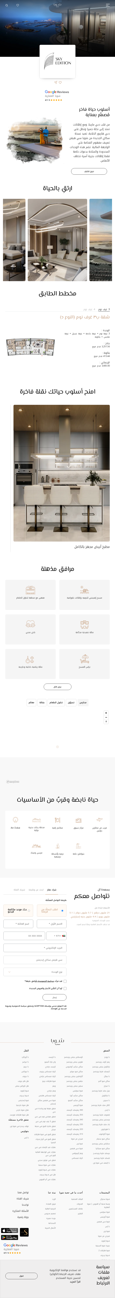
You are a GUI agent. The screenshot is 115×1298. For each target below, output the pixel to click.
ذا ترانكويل (106, 1095)
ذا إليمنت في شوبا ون (101, 1163)
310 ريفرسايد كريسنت (74, 1134)
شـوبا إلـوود (24, 1090)
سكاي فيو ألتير (104, 1081)
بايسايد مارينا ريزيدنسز (102, 1158)
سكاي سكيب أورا (76, 1095)
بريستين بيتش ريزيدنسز (101, 1119)
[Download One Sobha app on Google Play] (9, 1237)
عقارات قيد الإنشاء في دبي (45, 1147)
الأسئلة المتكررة (20, 1211)
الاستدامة (52, 1223)
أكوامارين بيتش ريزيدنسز (74, 1076)
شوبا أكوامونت (104, 1134)
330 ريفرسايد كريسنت (74, 1124)
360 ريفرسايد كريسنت (74, 1110)
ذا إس (26, 1137)
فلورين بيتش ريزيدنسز (74, 1062)
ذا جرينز (26, 1066)
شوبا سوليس (78, 1090)
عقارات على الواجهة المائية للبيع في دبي (45, 1153)
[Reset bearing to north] (106, 721)
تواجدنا (25, 1204)
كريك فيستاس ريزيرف (47, 1071)
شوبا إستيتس (23, 1100)
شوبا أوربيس (78, 1105)
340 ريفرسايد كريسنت (74, 1119)
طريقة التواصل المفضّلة (56, 900)
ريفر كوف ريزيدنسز (103, 1062)
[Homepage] (57, 5)
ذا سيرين (106, 1100)
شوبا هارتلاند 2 (104, 1250)
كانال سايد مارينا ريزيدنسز (100, 1105)
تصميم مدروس (50, 1213)
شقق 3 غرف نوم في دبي (45, 1121)
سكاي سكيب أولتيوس (74, 1066)
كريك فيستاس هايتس (47, 1095)
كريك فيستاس (77, 1158)
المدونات (80, 1204)
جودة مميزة (51, 1218)
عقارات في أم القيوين (47, 1179)
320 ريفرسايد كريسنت (74, 1129)
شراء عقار (51, 890)
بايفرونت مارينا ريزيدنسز (101, 1114)
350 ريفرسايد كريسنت (74, 1114)
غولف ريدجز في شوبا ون (19, 1126)
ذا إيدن (107, 1110)
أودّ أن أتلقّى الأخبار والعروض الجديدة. (45, 988)
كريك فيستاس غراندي (47, 1076)
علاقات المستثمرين (76, 1208)
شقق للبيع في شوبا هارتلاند (45, 1134)
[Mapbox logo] (12, 781)
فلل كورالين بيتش (22, 1086)
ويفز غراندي (51, 1090)
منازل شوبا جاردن (22, 1110)
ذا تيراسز (25, 1062)
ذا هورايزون (105, 1129)
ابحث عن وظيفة (36, 890)
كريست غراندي (50, 1066)
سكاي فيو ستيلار (103, 1139)
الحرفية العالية (50, 1208)
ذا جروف (25, 1076)
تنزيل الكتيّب (89, 171)
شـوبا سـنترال (105, 1199)
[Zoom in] (106, 713)
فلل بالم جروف (23, 1081)
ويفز (54, 1086)
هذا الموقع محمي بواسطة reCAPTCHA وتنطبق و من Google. (35, 1007)
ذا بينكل (107, 1076)
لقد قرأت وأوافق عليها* (43, 981)
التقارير (80, 1213)
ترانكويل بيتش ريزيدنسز (101, 1066)
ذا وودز (107, 1057)
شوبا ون (80, 1143)
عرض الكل (58, 687)
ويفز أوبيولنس (77, 1153)
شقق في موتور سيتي (47, 1160)
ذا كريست (52, 1057)
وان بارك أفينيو (50, 1062)
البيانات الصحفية (77, 1199)
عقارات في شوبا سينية (47, 1165)
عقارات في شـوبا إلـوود (47, 1169)
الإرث (54, 1199)
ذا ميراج (107, 1086)
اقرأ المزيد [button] (75, 1281)
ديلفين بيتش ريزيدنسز (74, 1081)
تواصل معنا (23, 1192)
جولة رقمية (23, 1217)
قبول (21, 1276)
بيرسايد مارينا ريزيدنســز (101, 1153)
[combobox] (56, 936)
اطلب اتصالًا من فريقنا (49, 910)
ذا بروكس (25, 1071)
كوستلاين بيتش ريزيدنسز (73, 1057)
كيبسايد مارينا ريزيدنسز (101, 1071)
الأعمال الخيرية (50, 1228)
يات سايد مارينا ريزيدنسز (101, 1124)
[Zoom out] (106, 717)
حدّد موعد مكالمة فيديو (17, 910)
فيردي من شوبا (77, 1139)
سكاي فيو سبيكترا (103, 1148)
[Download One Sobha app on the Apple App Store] (9, 1230)
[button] (7, 5)
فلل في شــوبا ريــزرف (48, 1174)
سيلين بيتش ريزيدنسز (75, 1086)
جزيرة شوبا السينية (103, 1245)
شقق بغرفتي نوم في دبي (45, 1116)
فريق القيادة (51, 1204)
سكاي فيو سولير (76, 1071)
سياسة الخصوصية (46, 981)
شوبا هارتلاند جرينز (49, 1081)
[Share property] (55, 82)
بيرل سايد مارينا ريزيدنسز (101, 1090)
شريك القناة (19, 890)
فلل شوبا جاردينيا (22, 1105)
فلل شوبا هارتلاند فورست (19, 1114)
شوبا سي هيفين (76, 1148)
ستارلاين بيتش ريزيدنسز (101, 1143)
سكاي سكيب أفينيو (75, 1100)
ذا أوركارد (25, 1057)
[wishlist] (17, 5)
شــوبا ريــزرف (24, 1095)
